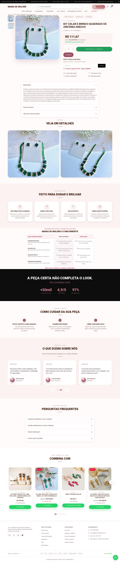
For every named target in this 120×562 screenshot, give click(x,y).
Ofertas (94, 11)
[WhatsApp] (22, 535)
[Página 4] (60, 514)
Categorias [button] (39, 11)
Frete (42, 542)
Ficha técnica (28, 107)
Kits (86, 11)
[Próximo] (67, 390)
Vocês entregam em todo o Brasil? (41, 425)
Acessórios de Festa (75, 11)
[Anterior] (53, 390)
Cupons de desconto (70, 536)
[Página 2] (57, 514)
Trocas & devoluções (31, 114)
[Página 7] (65, 514)
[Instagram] (9, 535)
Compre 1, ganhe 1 (69, 539)
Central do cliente (69, 542)
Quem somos (44, 530)
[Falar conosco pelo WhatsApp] (115, 557)
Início (9, 14)
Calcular (102, 65)
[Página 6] (63, 514)
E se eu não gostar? (35, 438)
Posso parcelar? (34, 432)
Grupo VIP (67, 530)
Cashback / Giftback (70, 533)
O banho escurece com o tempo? (40, 419)
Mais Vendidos (27, 11)
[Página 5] (62, 514)
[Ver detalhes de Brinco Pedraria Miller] (73, 478)
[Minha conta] (108, 7)
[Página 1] (55, 514)
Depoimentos (44, 545)
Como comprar (45, 533)
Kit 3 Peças (61, 11)
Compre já (68, 55)
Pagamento (44, 539)
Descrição (27, 85)
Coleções (50, 11)
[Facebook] (13, 535)
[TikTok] (18, 535)
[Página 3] (59, 514)
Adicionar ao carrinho (94, 49)
